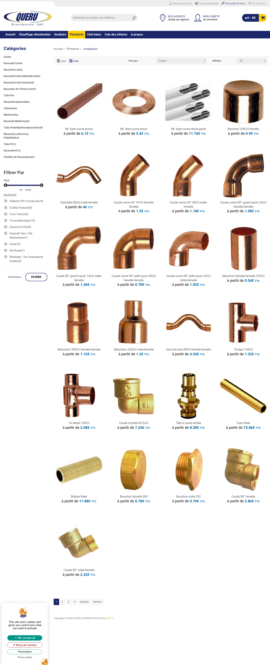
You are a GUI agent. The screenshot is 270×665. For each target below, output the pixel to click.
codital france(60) (21, 207)
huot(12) (15, 244)
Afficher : (217, 60)
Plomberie (76, 34)
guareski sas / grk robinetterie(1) (21, 235)
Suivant (84, 601)
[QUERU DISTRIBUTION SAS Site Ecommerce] (27, 18)
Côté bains (94, 34)
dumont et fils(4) (20, 227)
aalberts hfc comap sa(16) (26, 201)
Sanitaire (60, 34)
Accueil (10, 34)
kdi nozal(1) (17, 250)
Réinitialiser (14, 277)
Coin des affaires (116, 34)
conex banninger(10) (22, 220)
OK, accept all (26, 637)
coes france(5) (19, 214)
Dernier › (97, 601)
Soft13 (109, 618)
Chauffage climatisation (35, 34)
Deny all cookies (26, 644)
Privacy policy (24, 657)
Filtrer (36, 277)
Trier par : (133, 60)
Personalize (25, 651)
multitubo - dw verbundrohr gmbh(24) (26, 259)
